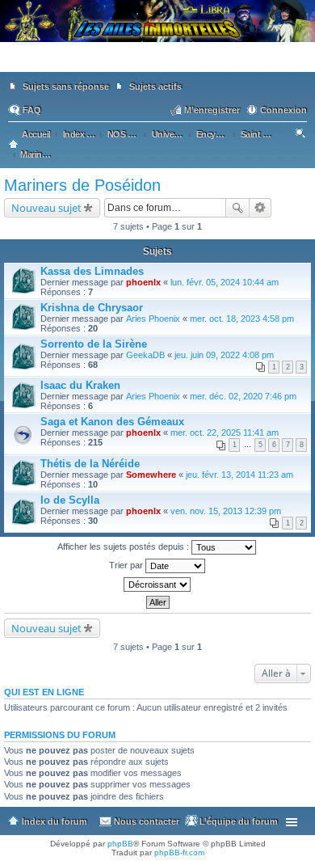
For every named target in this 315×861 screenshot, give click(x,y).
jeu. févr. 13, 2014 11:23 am (239, 474)
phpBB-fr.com (179, 852)
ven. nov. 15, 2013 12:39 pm (225, 511)
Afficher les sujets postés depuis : (124, 546)
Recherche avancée (260, 207)
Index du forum (54, 821)
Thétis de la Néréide (90, 464)
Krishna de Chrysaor (91, 308)
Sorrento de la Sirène (93, 344)
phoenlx (143, 282)
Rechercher (237, 207)
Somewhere (151, 474)
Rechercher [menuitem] (301, 135)
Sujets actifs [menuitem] (155, 86)
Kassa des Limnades (92, 271)
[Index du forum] (157, 64)
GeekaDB (145, 355)
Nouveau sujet (46, 207)
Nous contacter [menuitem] (146, 821)
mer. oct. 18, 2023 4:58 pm (242, 318)
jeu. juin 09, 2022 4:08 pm (224, 355)
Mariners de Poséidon (82, 185)
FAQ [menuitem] (32, 110)
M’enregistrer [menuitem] (212, 110)
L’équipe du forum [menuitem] (239, 821)
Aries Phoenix (153, 318)
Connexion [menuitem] (283, 110)
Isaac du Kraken (80, 385)
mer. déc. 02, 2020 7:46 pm (243, 396)
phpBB (120, 843)
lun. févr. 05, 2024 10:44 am (224, 282)
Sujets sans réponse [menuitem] (66, 86)
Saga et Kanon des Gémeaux (112, 422)
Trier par (127, 565)
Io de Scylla (69, 500)
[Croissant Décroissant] (157, 584)
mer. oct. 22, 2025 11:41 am (224, 432)
